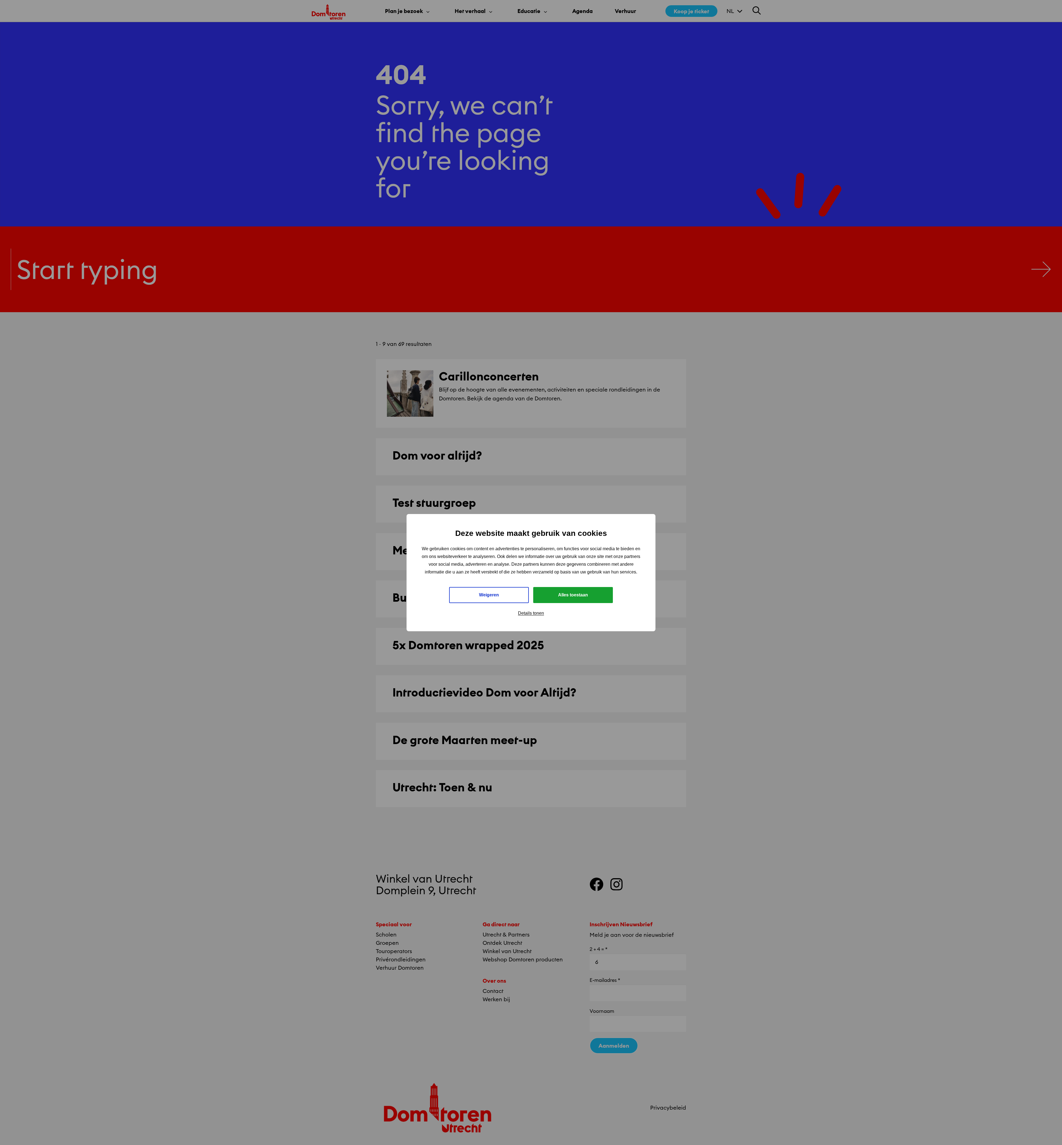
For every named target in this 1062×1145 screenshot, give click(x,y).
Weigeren (489, 595)
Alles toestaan (573, 595)
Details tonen (531, 613)
